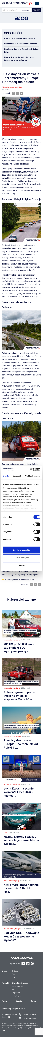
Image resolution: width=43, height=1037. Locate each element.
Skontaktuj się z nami (20, 983)
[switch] (36, 524)
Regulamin (16, 993)
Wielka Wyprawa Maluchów (12, 87)
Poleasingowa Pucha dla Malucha (19, 579)
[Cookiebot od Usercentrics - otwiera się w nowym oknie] (30, 469)
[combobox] (26, 10)
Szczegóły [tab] (17, 476)
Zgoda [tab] (6, 476)
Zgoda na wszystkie (21, 550)
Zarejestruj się (17, 986)
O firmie (15, 971)
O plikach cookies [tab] (32, 476)
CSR (14, 977)
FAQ (13, 989)
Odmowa (21, 566)
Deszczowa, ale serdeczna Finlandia (20, 44)
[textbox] (26, 10)
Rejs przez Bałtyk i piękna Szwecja (19, 38)
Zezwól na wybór (21, 558)
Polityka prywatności (19, 996)
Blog (13, 974)
